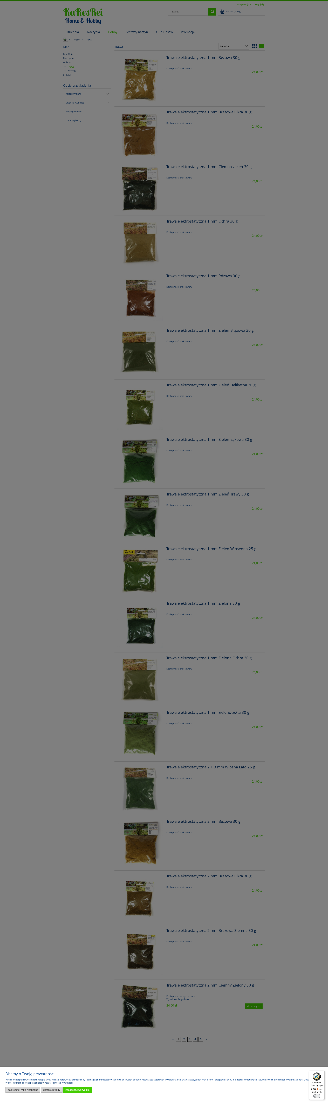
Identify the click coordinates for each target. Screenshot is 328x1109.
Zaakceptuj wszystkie (77, 1089)
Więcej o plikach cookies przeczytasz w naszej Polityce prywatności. (39, 1082)
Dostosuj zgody (51, 1089)
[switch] (316, 1096)
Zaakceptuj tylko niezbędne (23, 1089)
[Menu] (322, 1073)
